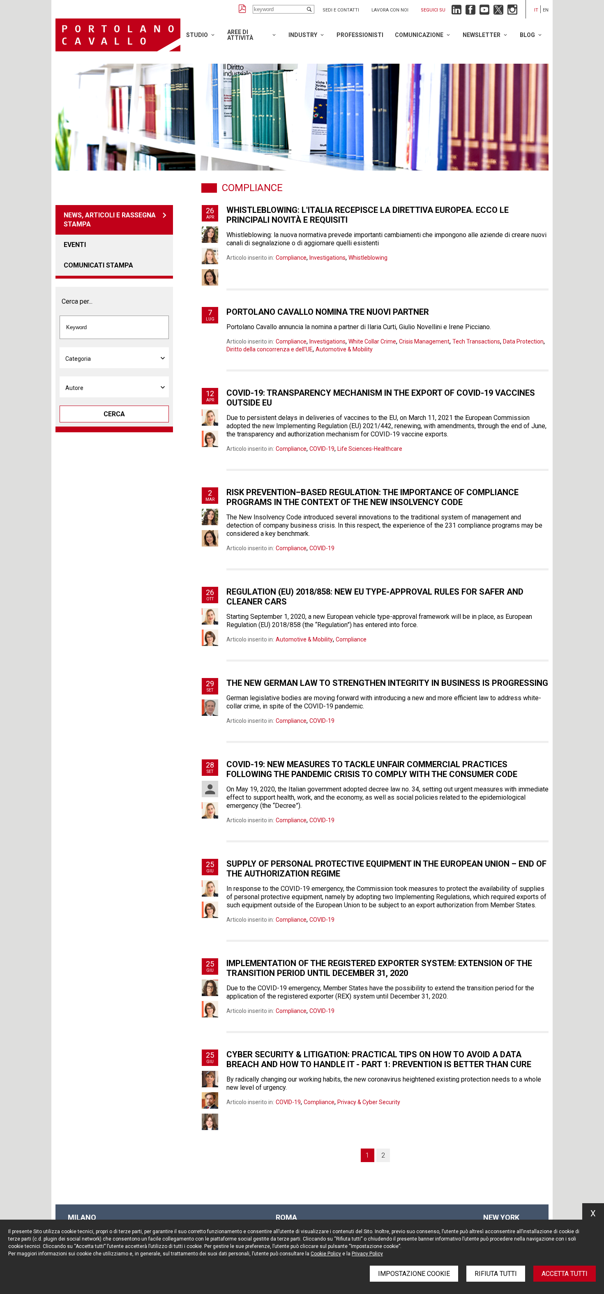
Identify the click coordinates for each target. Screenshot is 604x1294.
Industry (302, 35)
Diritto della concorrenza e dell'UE (269, 349)
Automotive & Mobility (344, 349)
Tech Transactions (476, 341)
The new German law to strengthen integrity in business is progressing (387, 683)
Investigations (327, 257)
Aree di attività (240, 35)
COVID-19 (321, 448)
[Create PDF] (242, 9)
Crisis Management (424, 341)
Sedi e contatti (341, 10)
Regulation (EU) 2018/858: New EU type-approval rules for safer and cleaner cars (374, 597)
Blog (527, 35)
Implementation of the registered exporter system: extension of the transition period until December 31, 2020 (379, 968)
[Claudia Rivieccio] (210, 1122)
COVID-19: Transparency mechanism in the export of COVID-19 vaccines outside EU (380, 398)
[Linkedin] (456, 12)
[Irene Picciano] (210, 439)
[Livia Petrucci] (210, 988)
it (536, 10)
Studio (197, 35)
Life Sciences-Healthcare (369, 448)
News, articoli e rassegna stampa (110, 219)
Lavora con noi (389, 10)
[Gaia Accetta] (210, 234)
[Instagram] (512, 12)
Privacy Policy (367, 1254)
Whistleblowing (367, 257)
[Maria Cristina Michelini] (210, 417)
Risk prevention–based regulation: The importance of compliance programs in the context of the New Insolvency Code (372, 497)
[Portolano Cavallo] (117, 34)
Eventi (75, 245)
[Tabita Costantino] (210, 256)
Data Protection (523, 341)
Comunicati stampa (98, 265)
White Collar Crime (372, 341)
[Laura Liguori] (210, 1079)
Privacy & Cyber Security (368, 1102)
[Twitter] (498, 12)
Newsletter (481, 35)
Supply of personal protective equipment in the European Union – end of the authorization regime (386, 869)
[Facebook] (470, 12)
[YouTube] (484, 12)
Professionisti (360, 35)
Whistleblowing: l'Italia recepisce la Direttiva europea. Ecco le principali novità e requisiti (367, 215)
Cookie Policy (326, 1254)
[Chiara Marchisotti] (210, 789)
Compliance (291, 257)
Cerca (114, 414)
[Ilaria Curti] (210, 277)
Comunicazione (419, 35)
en (546, 10)
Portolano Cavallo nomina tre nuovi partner (327, 312)
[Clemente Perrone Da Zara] (210, 707)
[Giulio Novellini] (210, 1100)
